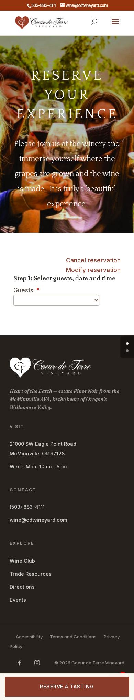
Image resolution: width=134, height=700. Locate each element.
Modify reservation (93, 270)
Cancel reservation (93, 260)
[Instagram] (37, 662)
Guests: (26, 290)
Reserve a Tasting (67, 686)
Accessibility (29, 636)
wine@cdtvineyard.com (38, 520)
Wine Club (22, 561)
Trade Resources (31, 574)
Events (18, 600)
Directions (22, 587)
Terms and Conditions (73, 636)
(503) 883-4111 (27, 507)
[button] (115, 25)
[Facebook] (19, 662)
